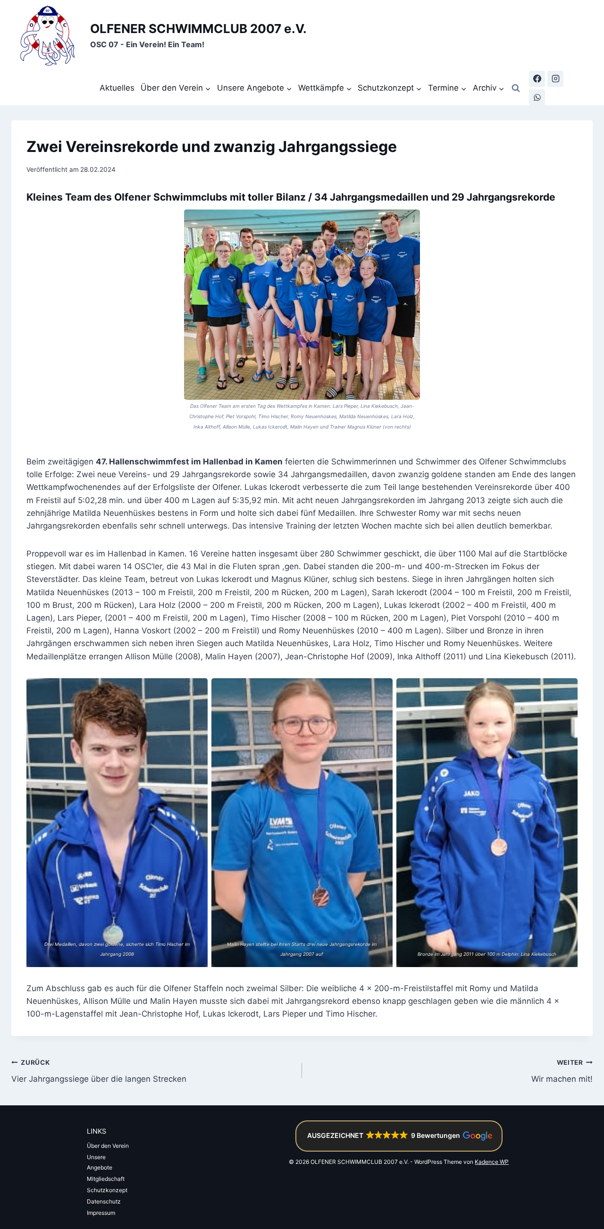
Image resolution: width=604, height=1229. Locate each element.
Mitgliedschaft (106, 1178)
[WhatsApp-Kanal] (537, 97)
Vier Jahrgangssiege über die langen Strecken (98, 1071)
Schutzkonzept (107, 1190)
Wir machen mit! (562, 1071)
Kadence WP (492, 1161)
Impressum (101, 1212)
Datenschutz (104, 1201)
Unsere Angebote (99, 1162)
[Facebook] (537, 79)
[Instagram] (555, 79)
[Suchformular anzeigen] (515, 88)
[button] (399, 1136)
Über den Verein (108, 1145)
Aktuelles (117, 88)
